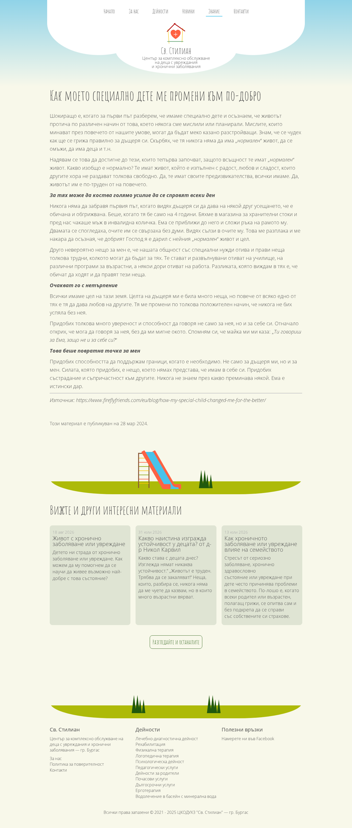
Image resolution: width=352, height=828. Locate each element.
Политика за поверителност (77, 764)
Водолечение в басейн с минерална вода (176, 796)
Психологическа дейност (160, 761)
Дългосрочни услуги (155, 785)
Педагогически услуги (157, 767)
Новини (188, 11)
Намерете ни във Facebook (248, 738)
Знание (214, 11)
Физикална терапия (154, 750)
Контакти (241, 11)
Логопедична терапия (157, 756)
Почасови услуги (152, 779)
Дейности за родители (157, 773)
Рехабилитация (150, 744)
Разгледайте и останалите (176, 642)
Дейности (160, 11)
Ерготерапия (148, 790)
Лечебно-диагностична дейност (167, 738)
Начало (109, 11)
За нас (134, 11)
